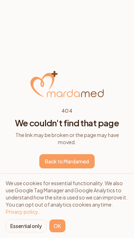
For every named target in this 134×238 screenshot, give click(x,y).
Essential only (26, 226)
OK (57, 226)
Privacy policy (22, 211)
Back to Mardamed (67, 161)
